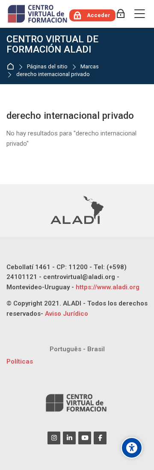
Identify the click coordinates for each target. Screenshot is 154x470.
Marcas (89, 67)
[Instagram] (53, 438)
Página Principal (12, 67)
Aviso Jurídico (66, 313)
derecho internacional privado (53, 74)
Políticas (19, 361)
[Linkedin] (69, 438)
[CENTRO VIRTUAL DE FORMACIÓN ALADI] (38, 14)
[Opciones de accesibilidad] (131, 447)
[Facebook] (100, 438)
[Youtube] (84, 438)
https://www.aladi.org (106, 287)
